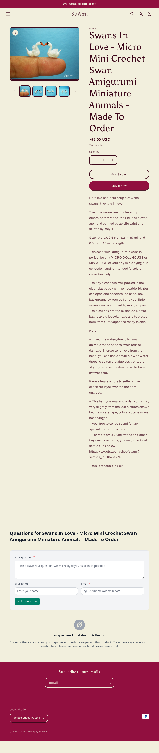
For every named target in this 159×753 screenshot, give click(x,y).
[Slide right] (75, 91)
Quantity (94, 152)
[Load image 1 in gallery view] (24, 91)
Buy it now (119, 185)
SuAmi (21, 732)
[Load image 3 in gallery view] (51, 91)
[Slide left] (14, 91)
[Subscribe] (109, 683)
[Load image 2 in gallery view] (38, 91)
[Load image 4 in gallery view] (64, 91)
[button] (8, 14)
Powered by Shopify (36, 732)
